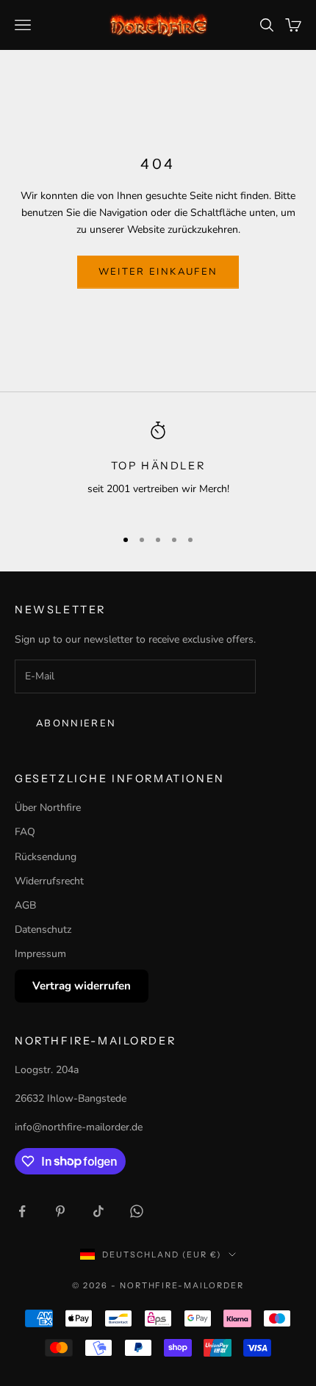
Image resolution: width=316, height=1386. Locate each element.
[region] (158, 468)
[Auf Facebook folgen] (22, 1211)
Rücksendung (45, 857)
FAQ (25, 832)
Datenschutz (43, 929)
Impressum (40, 954)
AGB (25, 905)
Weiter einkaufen (158, 271)
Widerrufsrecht (49, 881)
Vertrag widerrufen (81, 985)
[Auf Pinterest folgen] (60, 1211)
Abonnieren (76, 723)
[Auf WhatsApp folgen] (136, 1211)
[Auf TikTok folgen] (98, 1211)
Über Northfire (48, 808)
